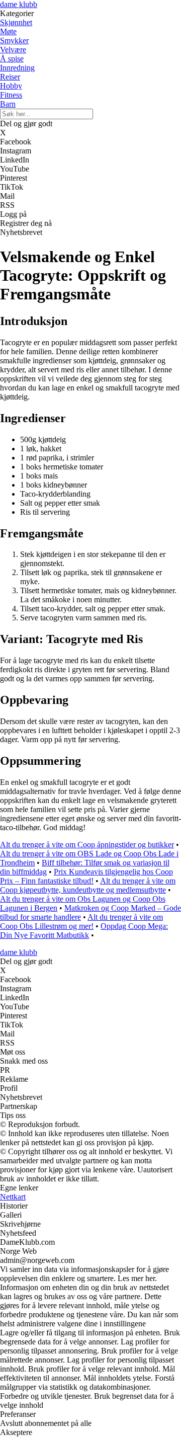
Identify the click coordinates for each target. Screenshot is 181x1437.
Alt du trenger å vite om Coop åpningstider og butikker (87, 844)
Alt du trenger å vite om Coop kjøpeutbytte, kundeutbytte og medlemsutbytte (87, 885)
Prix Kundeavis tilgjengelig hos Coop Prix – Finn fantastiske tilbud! (86, 876)
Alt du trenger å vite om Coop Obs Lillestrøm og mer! (81, 921)
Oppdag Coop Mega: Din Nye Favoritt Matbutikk (84, 930)
